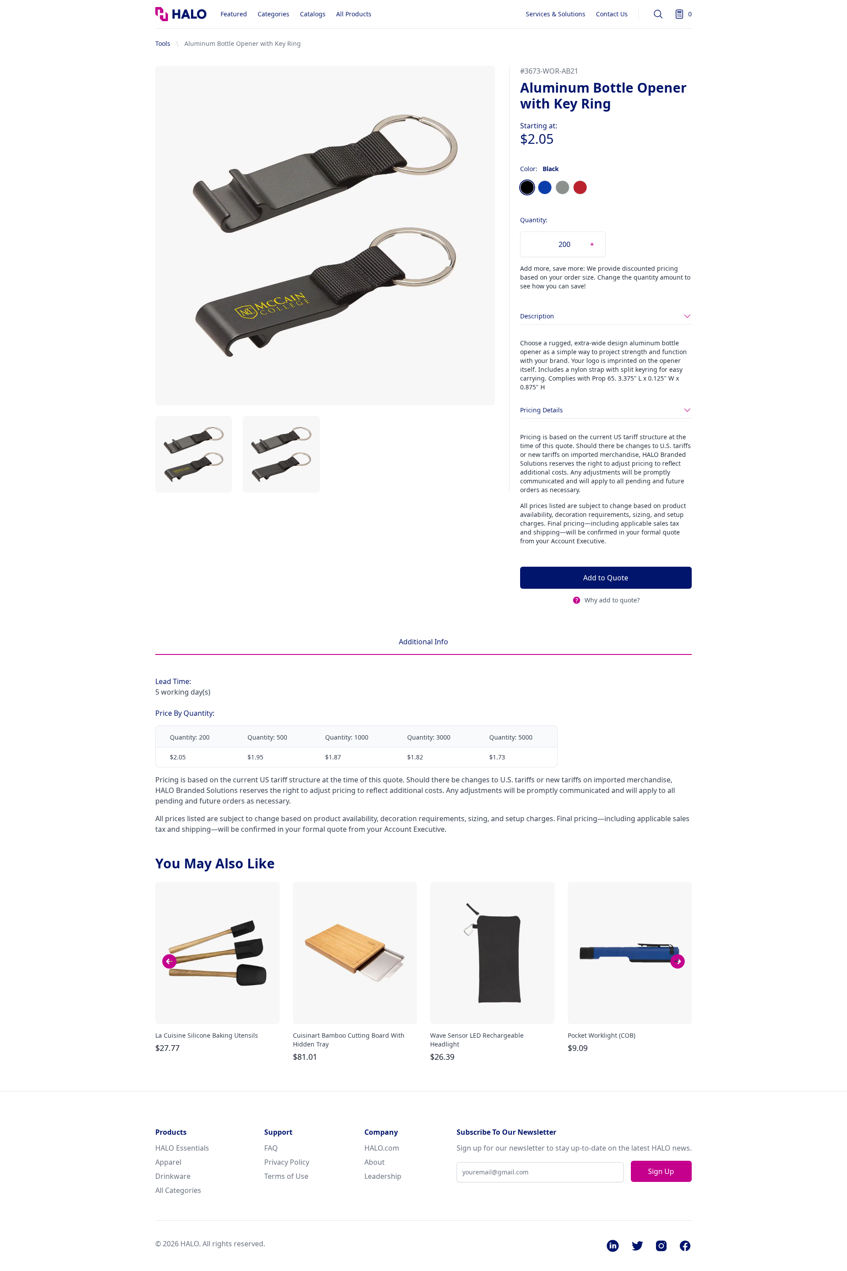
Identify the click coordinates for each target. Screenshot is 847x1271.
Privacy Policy (286, 1162)
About (374, 1162)
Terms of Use (286, 1176)
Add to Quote (605, 578)
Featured (234, 14)
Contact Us (612, 14)
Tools (162, 43)
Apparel (168, 1162)
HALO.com (381, 1148)
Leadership (382, 1176)
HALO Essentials (182, 1148)
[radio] (527, 187)
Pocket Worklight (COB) (601, 1035)
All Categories (178, 1190)
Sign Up (661, 1171)
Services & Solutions (555, 14)
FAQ (271, 1148)
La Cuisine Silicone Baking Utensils (206, 1035)
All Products (353, 14)
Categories (273, 14)
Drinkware (173, 1176)
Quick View (217, 1009)
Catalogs (313, 14)
